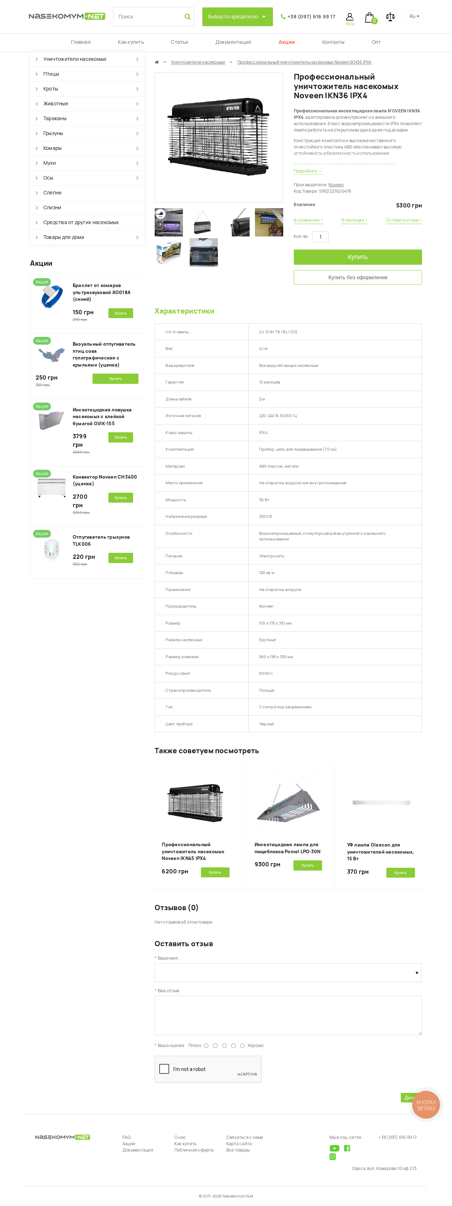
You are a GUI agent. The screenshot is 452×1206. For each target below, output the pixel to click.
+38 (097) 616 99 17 (311, 16)
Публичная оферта (194, 1150)
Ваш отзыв (168, 991)
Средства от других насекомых (81, 222)
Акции (287, 42)
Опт (376, 42)
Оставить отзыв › (404, 220)
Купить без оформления (357, 277)
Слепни (52, 192)
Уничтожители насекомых (74, 59)
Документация (233, 42)
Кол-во (301, 236)
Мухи (49, 163)
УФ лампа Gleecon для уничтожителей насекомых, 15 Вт (380, 852)
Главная (81, 42)
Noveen (336, 185)
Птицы (51, 74)
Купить (358, 256)
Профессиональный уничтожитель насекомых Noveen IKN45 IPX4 (193, 851)
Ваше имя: (168, 958)
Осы (48, 178)
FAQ (127, 1137)
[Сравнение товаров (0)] (390, 16)
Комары (52, 148)
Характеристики (184, 311)
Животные (55, 103)
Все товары (238, 1150)
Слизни (52, 207)
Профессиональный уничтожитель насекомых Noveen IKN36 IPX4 (304, 62)
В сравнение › (308, 220)
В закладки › (354, 220)
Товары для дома (63, 237)
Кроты (50, 89)
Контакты (333, 42)
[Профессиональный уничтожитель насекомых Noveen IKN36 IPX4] (218, 199)
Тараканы (54, 118)
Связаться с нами (244, 1137)
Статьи (179, 42)
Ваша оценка (171, 1045)
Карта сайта (239, 1144)
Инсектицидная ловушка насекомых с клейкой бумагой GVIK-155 (102, 417)
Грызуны (53, 133)
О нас (180, 1137)
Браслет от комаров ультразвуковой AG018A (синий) (102, 292)
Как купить (130, 42)
